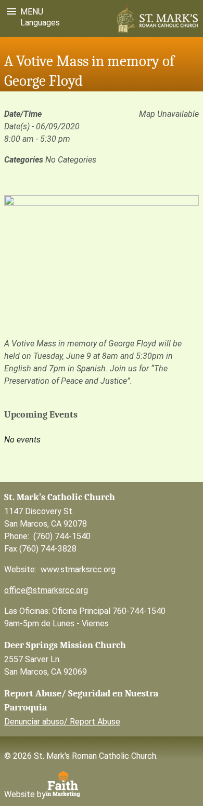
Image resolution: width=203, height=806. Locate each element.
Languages (38, 23)
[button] (23, 12)
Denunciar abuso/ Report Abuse (62, 722)
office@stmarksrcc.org (46, 590)
